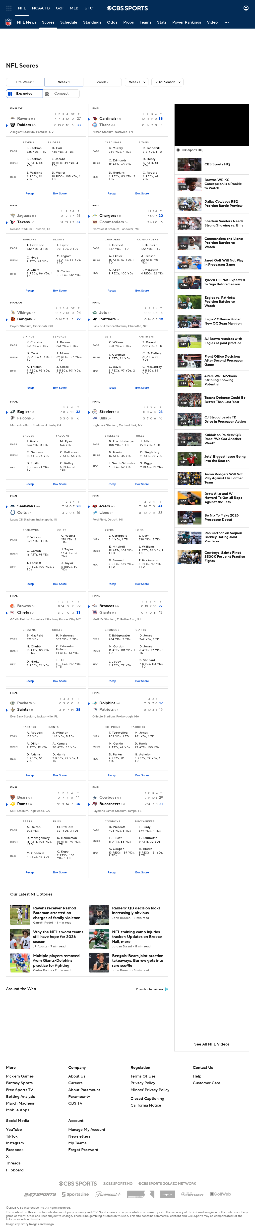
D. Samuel (116, 560)
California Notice (145, 1105)
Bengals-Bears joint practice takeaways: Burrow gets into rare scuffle (137, 960)
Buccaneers (109, 804)
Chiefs (23, 612)
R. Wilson (34, 537)
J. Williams (146, 546)
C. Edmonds (118, 160)
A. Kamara (60, 743)
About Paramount (84, 1089)
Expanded (24, 93)
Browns (24, 606)
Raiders (24, 125)
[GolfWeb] (220, 1194)
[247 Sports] (40, 1193)
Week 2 (103, 82)
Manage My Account (86, 1129)
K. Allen (115, 269)
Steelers (106, 412)
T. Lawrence (35, 245)
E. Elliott (115, 838)
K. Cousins (34, 342)
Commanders (111, 222)
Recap (29, 193)
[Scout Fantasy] (192, 1194)
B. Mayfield (35, 635)
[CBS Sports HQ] (117, 1183)
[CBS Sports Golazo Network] (167, 1183)
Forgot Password (83, 1149)
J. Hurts (32, 441)
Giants (105, 612)
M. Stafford (65, 827)
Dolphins (107, 703)
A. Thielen (34, 367)
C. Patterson (69, 452)
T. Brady (145, 827)
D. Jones (145, 635)
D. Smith (33, 463)
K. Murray (116, 148)
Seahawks (26, 506)
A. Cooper (116, 849)
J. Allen (145, 441)
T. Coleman (117, 354)
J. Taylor (67, 549)
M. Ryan (66, 441)
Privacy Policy (142, 1083)
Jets (103, 313)
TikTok (11, 1136)
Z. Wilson (116, 342)
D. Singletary (149, 452)
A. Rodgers (35, 732)
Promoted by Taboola (149, 989)
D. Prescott (117, 827)
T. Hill (60, 660)
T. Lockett (34, 563)
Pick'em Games (20, 1076)
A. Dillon (33, 743)
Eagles (23, 412)
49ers (104, 506)
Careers (75, 1083)
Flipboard (15, 1170)
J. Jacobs (58, 159)
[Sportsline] (75, 1193)
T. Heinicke (149, 245)
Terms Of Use (142, 1076)
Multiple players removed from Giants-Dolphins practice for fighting (56, 960)
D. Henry (149, 159)
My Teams (77, 1143)
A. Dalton (34, 827)
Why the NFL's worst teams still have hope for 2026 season (58, 937)
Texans (23, 222)
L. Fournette (148, 838)
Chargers (107, 216)
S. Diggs (146, 463)
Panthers (107, 319)
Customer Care (206, 1083)
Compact (61, 93)
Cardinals (107, 118)
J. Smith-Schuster (122, 463)
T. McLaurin (149, 269)
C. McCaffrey (152, 353)
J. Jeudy (115, 661)
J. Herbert (116, 245)
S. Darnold (150, 342)
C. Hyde (32, 257)
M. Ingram (64, 256)
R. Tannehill (151, 148)
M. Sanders (35, 452)
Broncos (106, 606)
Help (197, 1076)
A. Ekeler (115, 256)
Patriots (106, 709)
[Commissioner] (140, 1192)
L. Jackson (34, 148)
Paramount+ (79, 1096)
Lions (104, 513)
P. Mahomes (65, 635)
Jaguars (24, 216)
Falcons (24, 418)
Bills (103, 418)
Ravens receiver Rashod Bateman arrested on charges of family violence (56, 913)
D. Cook (32, 353)
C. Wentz (68, 535)
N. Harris (115, 452)
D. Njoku (33, 661)
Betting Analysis (20, 1096)
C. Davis (115, 367)
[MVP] (167, 1192)
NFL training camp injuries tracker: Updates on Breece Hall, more (137, 937)
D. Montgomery (38, 838)
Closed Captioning (147, 1098)
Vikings (24, 313)
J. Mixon (63, 353)
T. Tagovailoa (118, 732)
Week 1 (64, 82)
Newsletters (79, 1136)
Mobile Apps (17, 1110)
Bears (22, 797)
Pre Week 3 (25, 82)
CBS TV (75, 1103)
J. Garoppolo (118, 535)
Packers (24, 703)
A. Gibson (148, 256)
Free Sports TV (19, 1089)
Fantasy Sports (19, 1083)
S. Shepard (147, 660)
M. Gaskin (116, 743)
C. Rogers (150, 172)
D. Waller (58, 172)
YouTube (14, 1129)
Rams (22, 804)
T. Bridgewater (119, 635)
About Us (76, 1076)
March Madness (20, 1103)
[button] (9, 8)
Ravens (23, 118)
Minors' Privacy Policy (149, 1089)
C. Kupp (63, 851)
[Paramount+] (108, 1193)
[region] (212, 125)
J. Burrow (63, 342)
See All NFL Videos (211, 1044)
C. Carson (34, 551)
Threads (13, 1163)
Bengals (24, 319)
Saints (22, 709)
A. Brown (145, 849)
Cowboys (107, 797)
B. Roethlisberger (121, 441)
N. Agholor (143, 754)
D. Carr (57, 148)
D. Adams (34, 754)
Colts (22, 513)
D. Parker (115, 754)
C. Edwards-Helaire (65, 648)
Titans (104, 125)
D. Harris (59, 754)
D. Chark (33, 269)
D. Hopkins (117, 172)
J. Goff (143, 535)
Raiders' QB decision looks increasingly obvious (136, 910)
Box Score (60, 193)
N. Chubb (34, 646)
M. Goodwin (35, 853)
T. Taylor (63, 245)
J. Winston (60, 732)
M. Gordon (116, 646)
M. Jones (141, 732)
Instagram (15, 1143)
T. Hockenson (148, 560)
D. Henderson (67, 838)
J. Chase (63, 367)
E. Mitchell (117, 546)
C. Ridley (66, 463)
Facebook (14, 1149)
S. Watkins (34, 172)
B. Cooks (63, 271)
